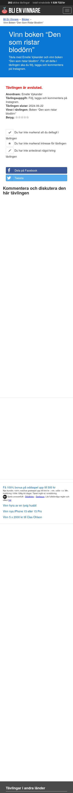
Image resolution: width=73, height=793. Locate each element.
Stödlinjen (29, 496)
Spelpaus (40, 496)
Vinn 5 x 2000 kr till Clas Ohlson (22, 517)
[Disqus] (36, 245)
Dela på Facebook (26, 170)
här (9, 500)
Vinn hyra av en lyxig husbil (19, 505)
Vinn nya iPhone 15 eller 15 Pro (22, 511)
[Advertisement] (36, 440)
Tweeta (19, 178)
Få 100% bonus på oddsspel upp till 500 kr (29, 487)
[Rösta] (16, 117)
